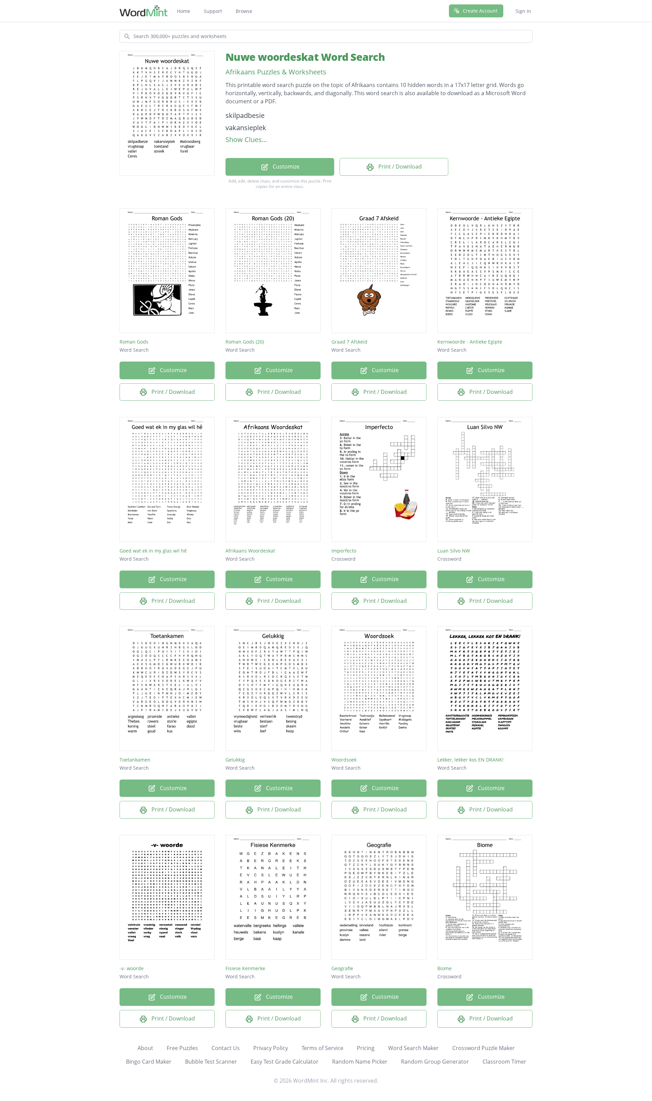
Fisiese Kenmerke (245, 968)
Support (213, 11)
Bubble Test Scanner (211, 1061)
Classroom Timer (504, 1061)
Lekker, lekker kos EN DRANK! (470, 759)
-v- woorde (132, 968)
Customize (285, 166)
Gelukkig (235, 759)
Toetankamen (135, 759)
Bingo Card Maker (148, 1061)
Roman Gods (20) (244, 341)
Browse (244, 11)
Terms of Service (322, 1048)
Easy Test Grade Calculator (285, 1061)
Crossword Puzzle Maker (483, 1048)
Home (183, 11)
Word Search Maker (413, 1048)
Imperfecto (343, 550)
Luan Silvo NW (453, 550)
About (145, 1048)
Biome (444, 968)
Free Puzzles (182, 1048)
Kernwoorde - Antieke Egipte (469, 341)
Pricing (366, 1048)
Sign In (523, 11)
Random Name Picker (359, 1061)
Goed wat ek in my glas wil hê (153, 550)
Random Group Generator (435, 1061)
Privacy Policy (270, 1048)
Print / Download (399, 166)
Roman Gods (134, 341)
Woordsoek (344, 759)
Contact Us (226, 1048)
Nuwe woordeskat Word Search (305, 57)
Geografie (342, 968)
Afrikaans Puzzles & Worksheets (275, 71)
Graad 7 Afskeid (349, 341)
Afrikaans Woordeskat (250, 550)
